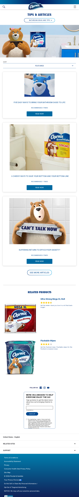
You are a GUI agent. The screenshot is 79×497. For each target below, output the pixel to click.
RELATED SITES (9, 444)
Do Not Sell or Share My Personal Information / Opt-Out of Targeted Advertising (20, 485)
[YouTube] (48, 387)
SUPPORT (6, 450)
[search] (4, 6)
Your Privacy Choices (11, 480)
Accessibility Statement (12, 461)
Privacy (6, 465)
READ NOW (39, 114)
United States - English (11, 437)
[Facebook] (41, 388)
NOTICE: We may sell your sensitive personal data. (22, 491)
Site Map (7, 472)
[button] (39, 20)
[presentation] (39, 443)
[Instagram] (44, 388)
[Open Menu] (74, 6)
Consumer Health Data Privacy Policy (17, 469)
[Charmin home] (36, 6)
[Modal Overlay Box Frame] (39, 410)
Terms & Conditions (11, 458)
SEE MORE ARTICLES (39, 272)
